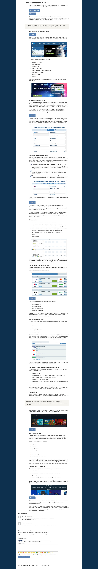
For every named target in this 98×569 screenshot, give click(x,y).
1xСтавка (32, 14)
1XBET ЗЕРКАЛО (34, 10)
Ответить (24, 520)
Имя (19, 534)
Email (33, 534)
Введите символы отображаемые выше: (32, 541)
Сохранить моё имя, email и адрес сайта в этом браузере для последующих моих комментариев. (37, 554)
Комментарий (21, 543)
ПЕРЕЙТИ (32, 34)
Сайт (46, 534)
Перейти (32, 115)
